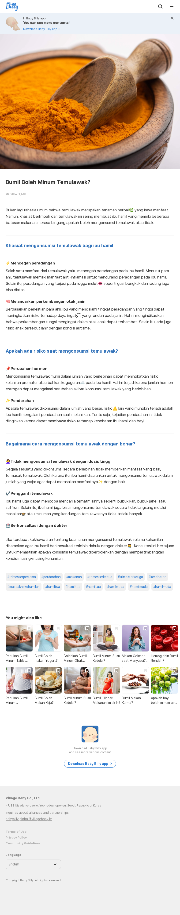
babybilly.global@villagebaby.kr (29, 819)
